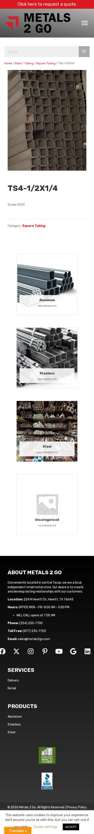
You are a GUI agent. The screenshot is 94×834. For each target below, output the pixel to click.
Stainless (14, 724)
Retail (12, 688)
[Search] (84, 51)
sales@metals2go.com (34, 639)
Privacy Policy (77, 807)
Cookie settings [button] (45, 827)
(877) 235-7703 (34, 631)
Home (8, 63)
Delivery (13, 680)
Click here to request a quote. (47, 4)
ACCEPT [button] (71, 827)
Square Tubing (46, 63)
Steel (18, 63)
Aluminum (15, 716)
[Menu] (85, 23)
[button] (16, 651)
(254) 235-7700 (31, 623)
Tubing (28, 63)
